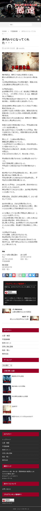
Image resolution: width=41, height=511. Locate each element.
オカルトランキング (10, 295)
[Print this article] (20, 275)
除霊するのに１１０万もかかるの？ (22, 416)
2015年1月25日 (9, 48)
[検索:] (20, 24)
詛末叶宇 (14, 406)
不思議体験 (6, 339)
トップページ (6, 439)
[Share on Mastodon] (27, 275)
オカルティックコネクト (10, 476)
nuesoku (21, 48)
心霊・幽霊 (6, 336)
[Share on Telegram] (30, 275)
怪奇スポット (6, 343)
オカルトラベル (7, 478)
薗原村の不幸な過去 (18, 376)
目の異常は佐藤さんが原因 (20, 396)
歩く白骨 (24, 255)
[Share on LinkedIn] (10, 275)
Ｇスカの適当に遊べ (8, 474)
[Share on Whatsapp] (23, 275)
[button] (38, 19)
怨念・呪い (6, 350)
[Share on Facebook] (3, 275)
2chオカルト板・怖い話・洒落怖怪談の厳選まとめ (18, 471)
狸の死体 (5, 265)
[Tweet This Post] (7, 275)
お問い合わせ (6, 489)
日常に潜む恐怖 (7, 347)
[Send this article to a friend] (17, 275)
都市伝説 (5, 354)
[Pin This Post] (13, 275)
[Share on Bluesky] (33, 275)
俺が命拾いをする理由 (18, 386)
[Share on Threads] (36, 275)
